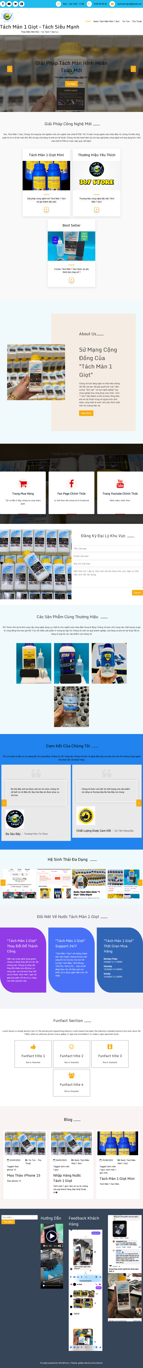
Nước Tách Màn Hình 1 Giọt (107, 21)
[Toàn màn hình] (61, 1245)
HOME (88, 21)
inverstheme (97, 1363)
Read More (86, 413)
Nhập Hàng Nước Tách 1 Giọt (67, 1177)
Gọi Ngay (71, 84)
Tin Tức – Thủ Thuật (132, 21)
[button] (51, 1236)
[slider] (50, 1246)
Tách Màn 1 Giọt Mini (117, 1178)
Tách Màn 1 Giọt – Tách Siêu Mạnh (39, 27)
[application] (52, 1236)
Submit (137, 592)
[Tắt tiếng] (59, 1245)
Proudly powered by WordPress (55, 1363)
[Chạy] (44, 1245)
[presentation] (9, 69)
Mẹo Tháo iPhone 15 (23, 1175)
